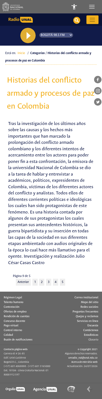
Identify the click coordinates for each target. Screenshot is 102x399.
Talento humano (13, 302)
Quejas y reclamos (87, 316)
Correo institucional (86, 297)
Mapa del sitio (89, 302)
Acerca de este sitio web (84, 362)
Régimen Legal (13, 297)
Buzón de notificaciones (18, 339)
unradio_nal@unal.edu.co (83, 357)
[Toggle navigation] (92, 6)
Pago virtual (11, 325)
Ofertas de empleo (15, 311)
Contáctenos (90, 330)
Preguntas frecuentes (85, 311)
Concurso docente (14, 321)
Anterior (23, 282)
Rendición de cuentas (16, 316)
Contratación (11, 307)
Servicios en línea (87, 321)
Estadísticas (91, 335)
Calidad (8, 335)
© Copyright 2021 (88, 349)
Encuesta (92, 325)
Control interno (13, 330)
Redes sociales (89, 307)
